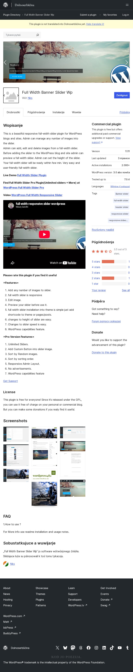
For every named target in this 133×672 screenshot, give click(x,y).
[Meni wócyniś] (128, 5)
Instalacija (58, 112)
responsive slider (119, 214)
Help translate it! (95, 24)
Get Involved (108, 588)
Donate (107, 599)
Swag (105, 605)
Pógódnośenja (36, 112)
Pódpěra (125, 112)
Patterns (41, 605)
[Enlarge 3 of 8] (24, 473)
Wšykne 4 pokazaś (120, 186)
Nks (30, 98)
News (6, 594)
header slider (121, 207)
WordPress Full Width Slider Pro (23, 187)
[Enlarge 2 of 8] (24, 448)
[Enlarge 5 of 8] (52, 473)
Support (73, 594)
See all (126, 290)
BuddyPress (12, 633)
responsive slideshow (119, 220)
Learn (71, 588)
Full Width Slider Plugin (31, 175)
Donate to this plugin (104, 352)
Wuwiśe (76, 112)
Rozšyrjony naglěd (103, 229)
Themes (40, 594)
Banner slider (122, 194)
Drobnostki (13, 112)
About (6, 588)
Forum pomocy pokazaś (106, 321)
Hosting (7, 599)
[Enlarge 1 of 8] (24, 431)
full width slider (121, 200)
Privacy (7, 605)
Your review (99, 290)
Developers (75, 599)
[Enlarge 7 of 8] (81, 445)
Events (105, 594)
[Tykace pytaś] (37, 35)
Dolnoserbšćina (20, 648)
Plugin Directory (11, 14)
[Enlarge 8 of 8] (81, 484)
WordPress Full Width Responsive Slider (36, 195)
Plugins (40, 599)
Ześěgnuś (122, 95)
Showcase (42, 588)
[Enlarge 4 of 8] (52, 431)
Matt (7, 621)
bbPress (9, 627)
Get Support (10, 381)
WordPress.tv (77, 605)
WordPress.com (14, 616)
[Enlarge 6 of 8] (81, 431)
